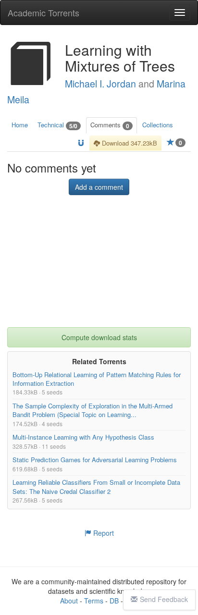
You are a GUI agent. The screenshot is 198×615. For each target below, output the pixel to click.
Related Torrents (99, 362)
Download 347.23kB (128, 143)
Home (20, 124)
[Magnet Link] (81, 143)
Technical (57, 125)
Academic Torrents (43, 12)
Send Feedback (164, 599)
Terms (93, 600)
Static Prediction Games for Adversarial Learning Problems (94, 460)
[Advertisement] (99, 268)
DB (114, 600)
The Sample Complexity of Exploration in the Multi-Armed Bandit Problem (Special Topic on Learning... (92, 410)
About (69, 600)
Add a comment (99, 187)
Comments (109, 125)
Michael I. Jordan (100, 83)
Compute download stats (99, 338)
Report (102, 533)
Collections (157, 124)
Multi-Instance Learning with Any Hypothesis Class (83, 437)
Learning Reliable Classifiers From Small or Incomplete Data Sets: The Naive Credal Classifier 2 (96, 487)
